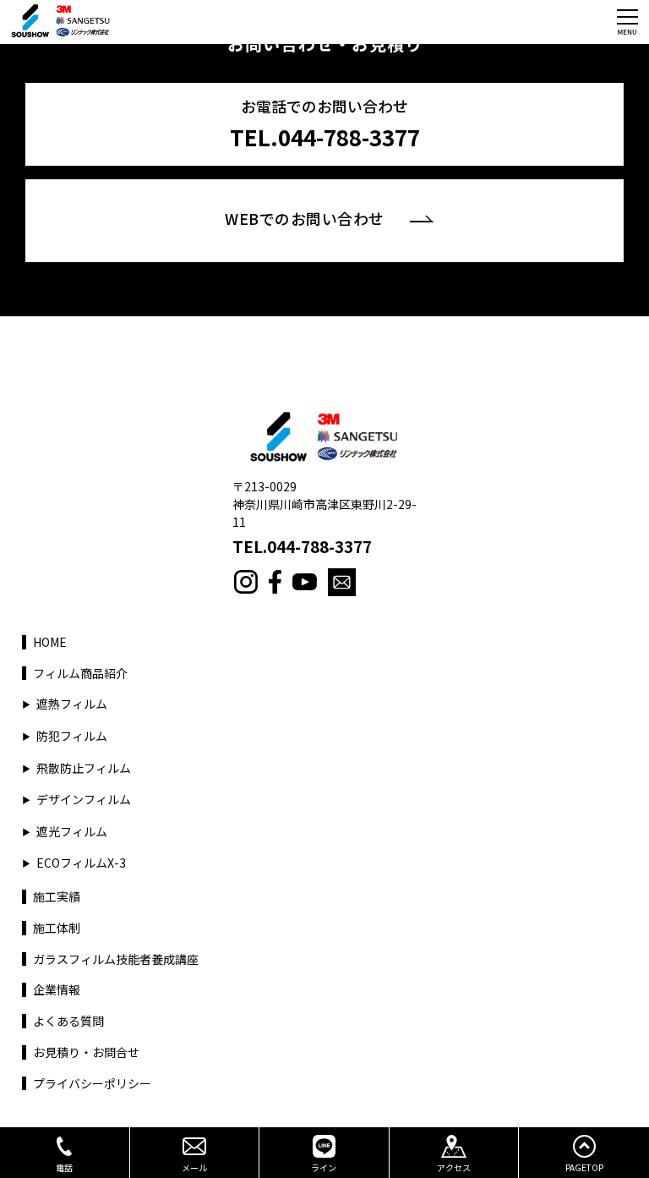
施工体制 (56, 928)
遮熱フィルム (71, 704)
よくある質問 (68, 1021)
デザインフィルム (83, 800)
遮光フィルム (71, 832)
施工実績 (56, 897)
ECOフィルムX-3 (81, 863)
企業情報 (56, 990)
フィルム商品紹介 (80, 673)
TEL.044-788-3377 (302, 546)
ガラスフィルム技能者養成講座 (116, 959)
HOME (50, 642)
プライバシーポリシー (92, 1084)
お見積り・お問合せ (86, 1052)
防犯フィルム (71, 736)
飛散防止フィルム (83, 768)
